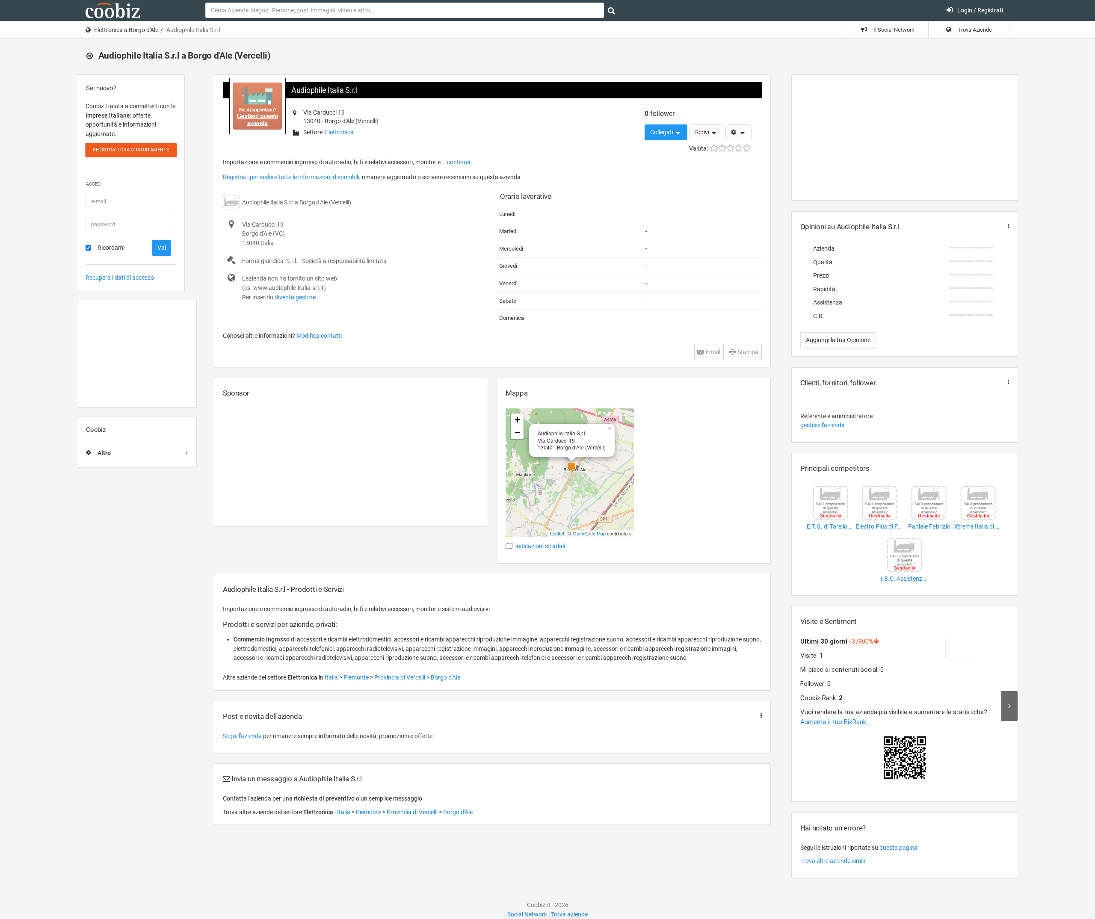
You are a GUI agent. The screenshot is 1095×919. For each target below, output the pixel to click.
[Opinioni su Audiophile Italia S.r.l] (1006, 226)
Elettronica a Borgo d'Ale (126, 30)
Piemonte (356, 677)
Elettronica (339, 132)
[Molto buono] (738, 148)
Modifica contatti (319, 335)
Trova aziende (569, 914)
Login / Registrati (979, 10)
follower (660, 113)
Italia (332, 677)
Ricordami (111, 247)
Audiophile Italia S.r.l (324, 90)
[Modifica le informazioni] (738, 132)
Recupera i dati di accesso (120, 277)
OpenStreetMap (589, 533)
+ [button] (517, 419)
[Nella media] (730, 148)
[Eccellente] (747, 148)
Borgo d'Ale (445, 677)
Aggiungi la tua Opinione (838, 340)
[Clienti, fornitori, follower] (1006, 382)
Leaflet (557, 533)
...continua (456, 162)
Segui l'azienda (242, 736)
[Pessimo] (714, 148)
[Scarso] (722, 148)
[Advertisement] (136, 353)
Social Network (527, 914)
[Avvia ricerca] (611, 11)
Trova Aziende (974, 30)
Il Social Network (893, 30)
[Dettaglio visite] (1009, 706)
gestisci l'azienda (822, 425)
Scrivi (702, 132)
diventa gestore (295, 297)
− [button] (517, 432)
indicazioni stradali (540, 546)
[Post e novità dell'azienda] (759, 715)
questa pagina (898, 847)
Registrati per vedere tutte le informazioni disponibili (291, 177)
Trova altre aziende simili (832, 860)
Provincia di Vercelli (400, 677)
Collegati (662, 132)
